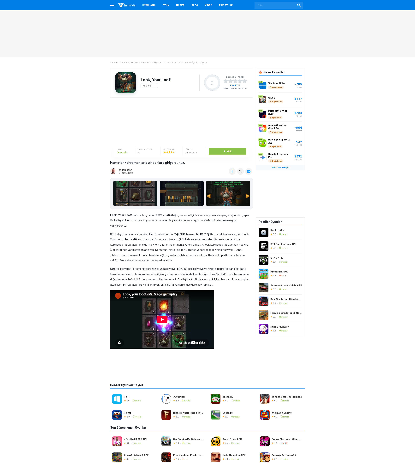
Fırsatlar (226, 5)
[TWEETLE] (241, 173)
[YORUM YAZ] (249, 173)
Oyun (166, 5)
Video (208, 5)
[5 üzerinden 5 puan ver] (244, 81)
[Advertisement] (180, 122)
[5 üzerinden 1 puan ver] (226, 81)
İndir (227, 150)
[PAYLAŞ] (233, 173)
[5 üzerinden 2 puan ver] (230, 81)
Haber (180, 5)
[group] (181, 194)
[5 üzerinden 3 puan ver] (235, 81)
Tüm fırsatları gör (280, 167)
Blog (194, 5)
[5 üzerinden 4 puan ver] (240, 81)
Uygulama (149, 5)
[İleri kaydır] (249, 193)
